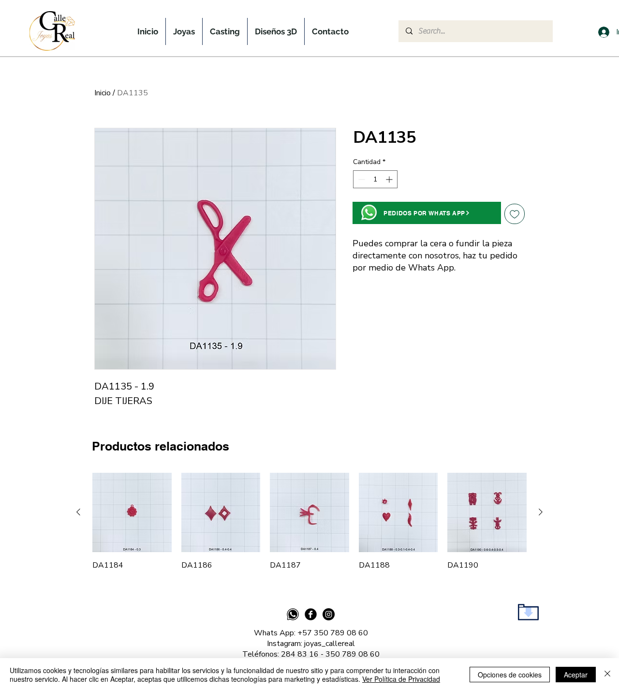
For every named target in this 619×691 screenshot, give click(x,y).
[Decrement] (360, 179)
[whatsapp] (293, 614)
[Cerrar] (607, 674)
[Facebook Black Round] (311, 614)
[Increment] (390, 179)
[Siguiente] (540, 512)
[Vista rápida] (132, 512)
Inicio (102, 93)
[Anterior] (78, 512)
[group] (309, 521)
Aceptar (576, 674)
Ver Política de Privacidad (401, 679)
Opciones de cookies (510, 674)
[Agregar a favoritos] (514, 214)
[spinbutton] (375, 179)
